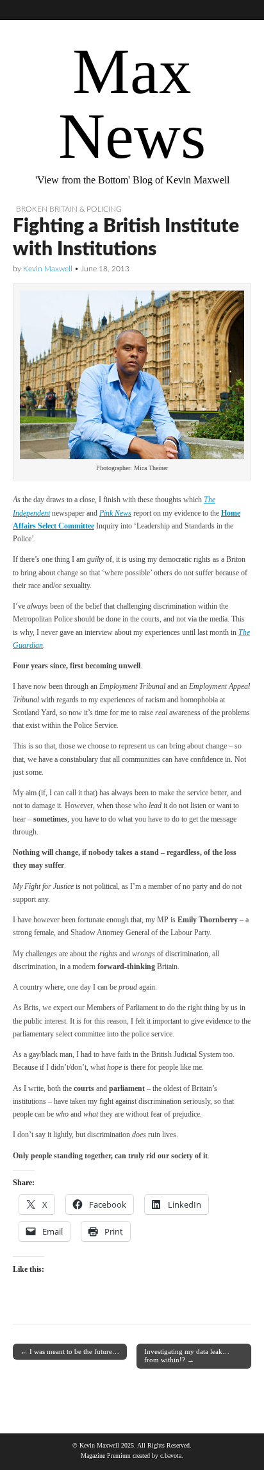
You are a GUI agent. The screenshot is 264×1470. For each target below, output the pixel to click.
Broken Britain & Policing (69, 209)
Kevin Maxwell (47, 269)
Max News (132, 103)
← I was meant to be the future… (70, 1351)
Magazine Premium (106, 1455)
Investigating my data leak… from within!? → (186, 1356)
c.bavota (170, 1455)
